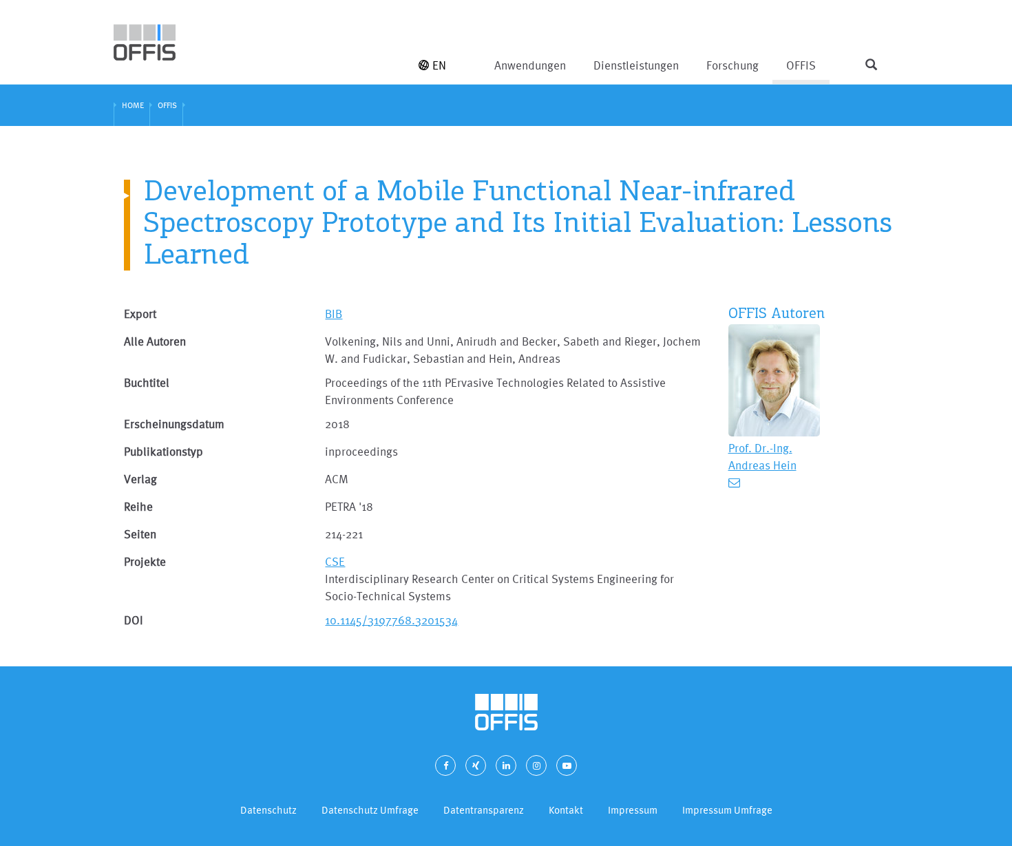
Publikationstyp (163, 451)
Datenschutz (268, 810)
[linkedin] (506, 765)
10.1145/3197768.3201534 (391, 619)
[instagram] (536, 765)
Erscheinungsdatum (174, 423)
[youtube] (566, 765)
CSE (335, 561)
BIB (333, 313)
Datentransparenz (483, 810)
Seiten (140, 533)
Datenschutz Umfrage (370, 810)
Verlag (140, 478)
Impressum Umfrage (727, 810)
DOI (133, 619)
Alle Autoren (155, 341)
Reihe (138, 506)
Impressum (632, 810)
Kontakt (566, 810)
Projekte (145, 561)
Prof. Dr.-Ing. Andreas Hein (762, 456)
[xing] (475, 765)
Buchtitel (146, 382)
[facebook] (445, 765)
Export (140, 313)
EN (439, 65)
